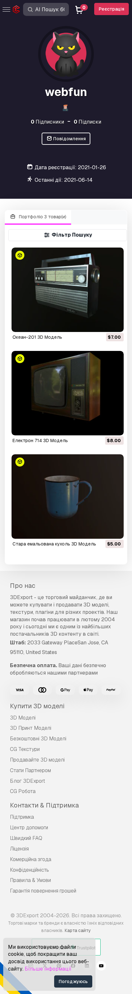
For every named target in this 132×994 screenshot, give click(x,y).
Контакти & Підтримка (44, 805)
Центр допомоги (29, 827)
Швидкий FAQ (26, 838)
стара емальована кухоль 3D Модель (54, 544)
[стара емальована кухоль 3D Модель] (68, 496)
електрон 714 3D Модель (40, 440)
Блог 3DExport (27, 781)
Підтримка (22, 817)
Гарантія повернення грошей (43, 890)
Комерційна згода (30, 859)
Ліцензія (19, 848)
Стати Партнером (30, 770)
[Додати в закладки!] (114, 323)
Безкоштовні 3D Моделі (38, 738)
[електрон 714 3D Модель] (68, 393)
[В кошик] (101, 323)
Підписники (47, 121)
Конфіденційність (29, 870)
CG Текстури (25, 749)
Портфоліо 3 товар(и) (42, 217)
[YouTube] (101, 966)
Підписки (87, 121)
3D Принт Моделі (30, 728)
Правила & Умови (30, 880)
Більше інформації (48, 968)
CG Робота (23, 791)
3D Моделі (23, 717)
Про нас (22, 585)
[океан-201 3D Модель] (68, 290)
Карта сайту (78, 930)
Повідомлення (69, 139)
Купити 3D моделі (37, 706)
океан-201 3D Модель (37, 337)
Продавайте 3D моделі (37, 759)
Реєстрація (111, 9)
